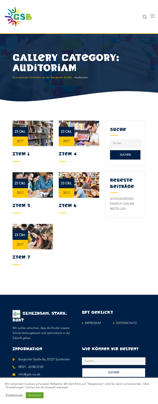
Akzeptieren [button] (34, 395)
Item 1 (21, 154)
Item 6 (67, 206)
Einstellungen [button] (14, 395)
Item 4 (68, 154)
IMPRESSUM (93, 323)
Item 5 (21, 206)
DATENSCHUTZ (126, 323)
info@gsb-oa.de (29, 374)
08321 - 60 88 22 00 (30, 367)
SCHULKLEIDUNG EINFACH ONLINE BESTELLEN (122, 204)
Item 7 (21, 257)
